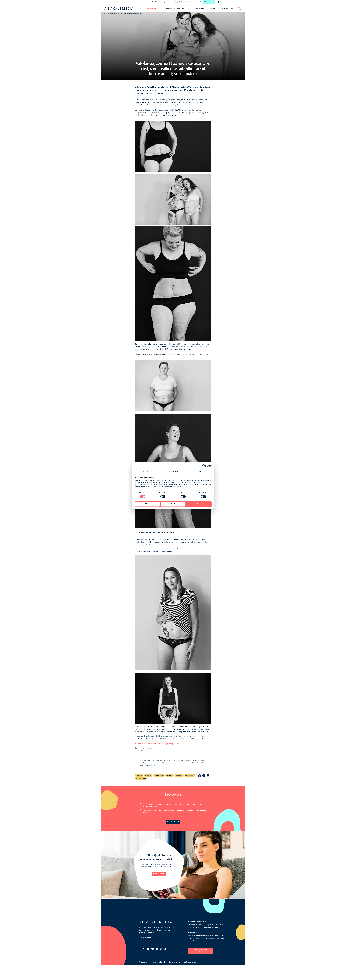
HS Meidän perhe (141, 778)
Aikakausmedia (227, 9)
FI (153, 2)
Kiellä (147, 504)
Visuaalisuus (179, 775)
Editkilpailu (177, 2)
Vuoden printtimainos (192, 2)
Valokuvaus (169, 775)
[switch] (162, 496)
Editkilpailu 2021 (159, 775)
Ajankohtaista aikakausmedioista (130, 14)
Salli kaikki (199, 504)
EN (156, 2)
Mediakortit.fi (194, 933)
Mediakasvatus (198, 9)
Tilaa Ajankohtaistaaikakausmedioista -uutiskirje (201, 951)
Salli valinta (173, 504)
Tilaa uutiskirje (158, 874)
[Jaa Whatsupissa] (208, 776)
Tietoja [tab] (200, 471)
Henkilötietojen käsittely (173, 962)
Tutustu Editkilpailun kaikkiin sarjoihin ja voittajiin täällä (158, 744)
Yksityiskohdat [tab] (173, 471)
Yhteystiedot (165, 2)
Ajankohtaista (151, 9)
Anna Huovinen (189, 775)
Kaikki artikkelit (173, 822)
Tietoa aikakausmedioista (173, 9)
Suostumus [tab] (146, 471)
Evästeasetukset (190, 962)
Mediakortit (208, 2)
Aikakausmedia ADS (197, 922)
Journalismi (148, 775)
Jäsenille (212, 9)
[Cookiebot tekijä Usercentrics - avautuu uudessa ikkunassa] (204, 465)
